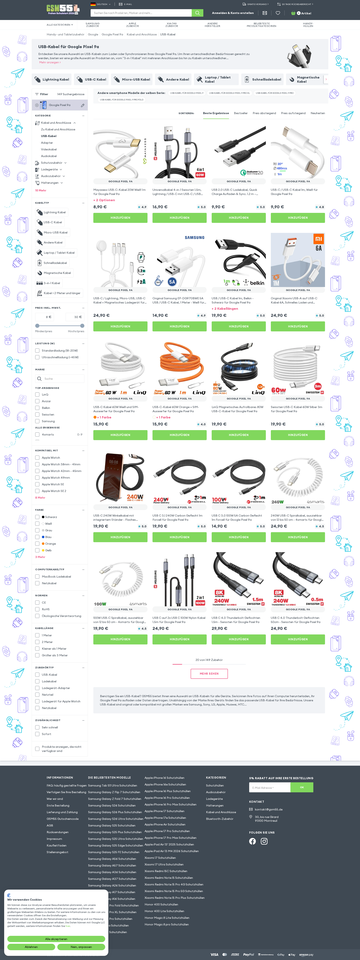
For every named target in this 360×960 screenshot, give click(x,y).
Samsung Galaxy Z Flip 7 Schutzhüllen (114, 792)
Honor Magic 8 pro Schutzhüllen (167, 924)
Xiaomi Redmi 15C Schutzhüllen (166, 871)
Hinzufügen (120, 217)
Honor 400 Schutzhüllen (161, 904)
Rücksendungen (58, 832)
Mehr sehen (209, 673)
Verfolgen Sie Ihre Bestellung (66, 792)
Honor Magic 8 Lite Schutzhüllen (167, 918)
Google (93, 34)
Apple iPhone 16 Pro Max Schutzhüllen (170, 804)
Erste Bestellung (58, 805)
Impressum (54, 839)
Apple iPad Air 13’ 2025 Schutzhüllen (169, 844)
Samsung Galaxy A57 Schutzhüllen (112, 865)
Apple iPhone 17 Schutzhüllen (164, 811)
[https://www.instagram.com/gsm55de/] (264, 841)
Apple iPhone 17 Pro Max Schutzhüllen (170, 838)
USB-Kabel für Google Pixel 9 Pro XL (229, 93)
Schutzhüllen (215, 785)
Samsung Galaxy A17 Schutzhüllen (111, 892)
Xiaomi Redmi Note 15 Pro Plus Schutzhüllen (175, 898)
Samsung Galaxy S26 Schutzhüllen (112, 805)
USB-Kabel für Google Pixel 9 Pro (275, 93)
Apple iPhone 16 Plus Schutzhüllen (168, 791)
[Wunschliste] (278, 13)
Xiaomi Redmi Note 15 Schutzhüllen (169, 878)
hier (68, 926)
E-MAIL (128, 4)
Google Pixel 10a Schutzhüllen (108, 925)
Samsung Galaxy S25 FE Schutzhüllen (113, 852)
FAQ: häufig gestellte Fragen (67, 785)
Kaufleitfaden (56, 845)
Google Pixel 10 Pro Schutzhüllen (110, 919)
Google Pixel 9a (112, 34)
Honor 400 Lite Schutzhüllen (164, 911)
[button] (120, 199)
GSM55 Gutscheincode (63, 819)
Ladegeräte (214, 799)
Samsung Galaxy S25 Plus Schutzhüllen (115, 832)
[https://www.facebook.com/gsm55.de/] (252, 841)
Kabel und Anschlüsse (142, 34)
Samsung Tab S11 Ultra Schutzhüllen (112, 785)
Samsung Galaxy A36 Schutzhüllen (112, 872)
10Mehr (40, 190)
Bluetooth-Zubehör (219, 819)
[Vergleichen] (133, 130)
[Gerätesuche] (82, 105)
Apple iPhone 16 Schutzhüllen (164, 778)
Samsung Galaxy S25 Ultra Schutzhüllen (115, 839)
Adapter (47, 143)
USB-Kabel (167, 34)
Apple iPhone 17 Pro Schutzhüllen (167, 831)
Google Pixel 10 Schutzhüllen (107, 932)
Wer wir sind (55, 799)
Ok (302, 787)
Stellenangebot (57, 852)
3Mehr (40, 557)
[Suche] (197, 13)
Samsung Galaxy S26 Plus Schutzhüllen (115, 812)
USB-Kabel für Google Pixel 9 (186, 93)
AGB (50, 825)
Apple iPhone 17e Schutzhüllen (165, 818)
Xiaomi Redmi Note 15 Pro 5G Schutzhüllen (174, 891)
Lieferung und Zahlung (62, 812)
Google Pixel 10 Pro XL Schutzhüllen (112, 912)
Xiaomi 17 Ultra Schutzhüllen (164, 864)
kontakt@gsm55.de (268, 809)
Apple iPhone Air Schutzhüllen (165, 824)
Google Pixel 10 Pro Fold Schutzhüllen (113, 905)
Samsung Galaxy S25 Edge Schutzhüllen (115, 845)
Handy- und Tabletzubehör (65, 34)
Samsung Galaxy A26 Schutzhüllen (112, 885)
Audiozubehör (216, 792)
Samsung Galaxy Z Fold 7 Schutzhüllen (114, 799)
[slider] (37, 326)
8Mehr (40, 497)
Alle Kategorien (58, 24)
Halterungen (215, 805)
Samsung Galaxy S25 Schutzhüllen (111, 825)
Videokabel (49, 149)
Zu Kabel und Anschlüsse (58, 129)
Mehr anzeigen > (50, 62)
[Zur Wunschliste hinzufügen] (141, 130)
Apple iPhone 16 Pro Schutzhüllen (167, 798)
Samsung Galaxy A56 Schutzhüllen (112, 859)
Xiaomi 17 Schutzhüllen (160, 858)
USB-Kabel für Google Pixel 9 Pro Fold (121, 99)
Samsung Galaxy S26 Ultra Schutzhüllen (115, 819)
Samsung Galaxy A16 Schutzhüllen (111, 899)
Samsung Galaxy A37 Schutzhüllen (112, 879)
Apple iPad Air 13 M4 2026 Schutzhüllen (172, 851)
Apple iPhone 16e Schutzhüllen (165, 784)
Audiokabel (49, 156)
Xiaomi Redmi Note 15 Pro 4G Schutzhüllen (174, 884)
